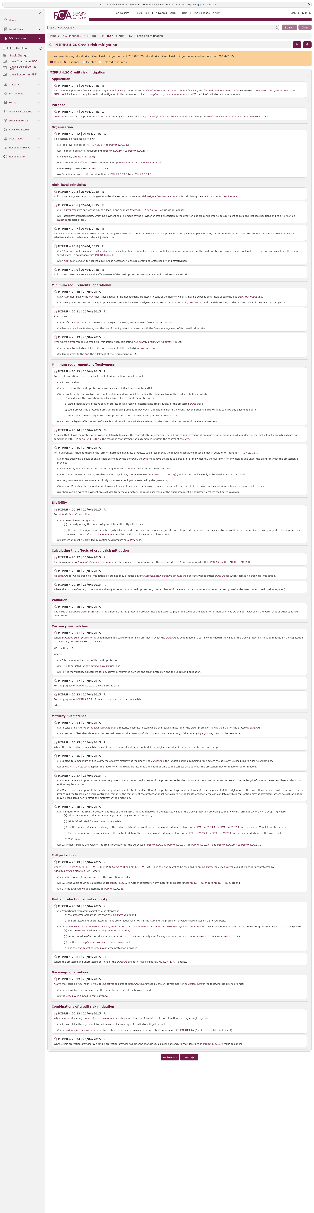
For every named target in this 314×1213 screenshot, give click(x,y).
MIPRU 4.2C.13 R (248, 452)
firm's (157, 328)
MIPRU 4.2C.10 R (114, 150)
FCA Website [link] (122, 12)
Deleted (91, 62)
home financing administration (221, 90)
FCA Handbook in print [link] (207, 12)
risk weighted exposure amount (163, 576)
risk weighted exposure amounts (163, 94)
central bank (195, 984)
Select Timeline (17, 48)
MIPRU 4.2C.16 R (84, 156)
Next (187, 1057)
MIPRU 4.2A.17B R (141, 867)
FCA (91, 297)
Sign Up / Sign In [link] (300, 12)
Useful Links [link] (142, 12)
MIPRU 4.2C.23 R (201, 844)
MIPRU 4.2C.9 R (118, 144)
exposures (93, 877)
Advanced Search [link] (166, 12)
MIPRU (91, 35)
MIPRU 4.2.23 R (63, 94)
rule (194, 474)
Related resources (115, 62)
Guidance (74, 62)
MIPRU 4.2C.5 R (96, 144)
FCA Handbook (71, 35)
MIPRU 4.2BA (149, 210)
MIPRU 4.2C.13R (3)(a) (86, 439)
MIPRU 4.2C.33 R (117, 174)
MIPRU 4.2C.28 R (230, 827)
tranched (62, 220)
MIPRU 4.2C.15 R (138, 150)
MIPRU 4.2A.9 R (71, 867)
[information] (41, 48)
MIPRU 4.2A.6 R (113, 888)
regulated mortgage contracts (159, 90)
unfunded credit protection (74, 514)
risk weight (170, 867)
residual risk (196, 302)
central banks (134, 540)
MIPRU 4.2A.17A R (114, 867)
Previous (172, 1057)
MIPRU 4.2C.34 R (141, 174)
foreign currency (100, 666)
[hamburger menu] (49, 15)
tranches (135, 210)
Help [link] (184, 12)
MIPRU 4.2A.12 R (92, 867)
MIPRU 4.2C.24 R (200, 882)
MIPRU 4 (107, 35)
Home (53, 35)
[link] (70, 15)
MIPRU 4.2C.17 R (127, 162)
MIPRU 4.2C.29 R (227, 844)
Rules (57, 62)
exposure (145, 348)
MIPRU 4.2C (61, 116)
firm (85, 90)
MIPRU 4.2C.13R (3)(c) (164, 474)
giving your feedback (204, 4)
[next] (307, 44)
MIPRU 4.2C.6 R (156, 844)
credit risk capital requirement (224, 116)
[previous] (297, 44)
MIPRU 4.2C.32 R (98, 168)
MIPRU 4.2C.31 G (151, 162)
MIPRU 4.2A (197, 94)
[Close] (309, 4)
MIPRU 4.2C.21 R (86, 685)
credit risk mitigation (250, 297)
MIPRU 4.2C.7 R (104, 255)
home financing (116, 90)
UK (164, 984)
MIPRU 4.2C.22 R (120, 882)
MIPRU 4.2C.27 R (80, 766)
